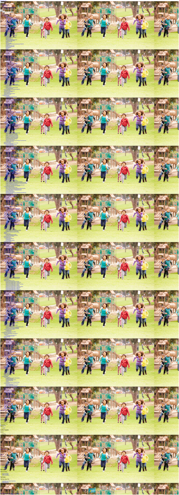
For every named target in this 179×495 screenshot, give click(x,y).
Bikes (5, 253)
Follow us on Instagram (5, 475)
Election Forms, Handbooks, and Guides (12, 84)
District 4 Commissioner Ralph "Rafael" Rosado (13, 20)
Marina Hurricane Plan (9, 368)
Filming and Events (7, 164)
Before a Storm (8, 271)
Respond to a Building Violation (10, 161)
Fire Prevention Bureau (7, 142)
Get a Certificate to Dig (9, 193)
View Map (14, 417)
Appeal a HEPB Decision (10, 190)
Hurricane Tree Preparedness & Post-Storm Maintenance (14, 273)
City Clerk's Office (9, 28)
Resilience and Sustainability (10, 46)
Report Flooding (8, 304)
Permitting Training (7, 105)
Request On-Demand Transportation (9, 251)
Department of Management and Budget (12, 235)
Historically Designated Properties (9, 186)
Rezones (5, 337)
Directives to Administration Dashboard (10, 76)
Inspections (5, 122)
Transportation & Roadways (6, 244)
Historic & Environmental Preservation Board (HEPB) (14, 65)
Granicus (12, 494)
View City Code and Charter (8, 91)
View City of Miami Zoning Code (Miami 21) (11, 333)
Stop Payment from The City (10, 225)
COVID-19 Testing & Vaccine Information (10, 389)
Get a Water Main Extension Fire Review (12, 121)
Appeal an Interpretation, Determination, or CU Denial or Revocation (16, 182)
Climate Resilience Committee (10, 67)
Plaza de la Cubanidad (9, 361)
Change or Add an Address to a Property (12, 134)
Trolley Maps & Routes (9, 247)
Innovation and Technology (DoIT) (11, 37)
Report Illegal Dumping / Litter (10, 316)
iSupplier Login (8, 222)
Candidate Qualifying (9, 83)
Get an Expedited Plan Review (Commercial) (12, 209)
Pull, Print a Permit (9, 154)
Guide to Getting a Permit (10, 98)
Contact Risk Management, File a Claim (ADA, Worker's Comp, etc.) (16, 297)
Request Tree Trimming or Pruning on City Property (13, 170)
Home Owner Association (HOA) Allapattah (12, 281)
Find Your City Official (7, 400)
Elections (5, 77)
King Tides (7, 75)
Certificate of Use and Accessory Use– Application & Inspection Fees (14, 242)
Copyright (14, 493)
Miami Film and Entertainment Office (11, 39)
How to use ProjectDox (7, 197)
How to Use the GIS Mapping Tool (11, 335)
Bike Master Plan (8, 254)
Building (7, 26)
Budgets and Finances (7, 233)
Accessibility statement (3, 493)
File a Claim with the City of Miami (11, 303)
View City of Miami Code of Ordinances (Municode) (12, 89)
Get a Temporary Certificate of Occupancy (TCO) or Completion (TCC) (16, 148)
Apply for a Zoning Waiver (10, 202)
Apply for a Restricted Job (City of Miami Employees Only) (15, 326)
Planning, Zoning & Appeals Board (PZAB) (12, 66)
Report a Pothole (8, 294)
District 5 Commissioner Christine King (12, 21)
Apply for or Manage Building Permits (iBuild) (11, 195)
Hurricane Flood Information (10, 274)
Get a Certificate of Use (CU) (10, 228)
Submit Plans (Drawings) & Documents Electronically (14, 100)
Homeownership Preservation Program (11, 385)
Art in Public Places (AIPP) (10, 64)
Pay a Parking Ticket (9, 257)
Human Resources (8, 36)
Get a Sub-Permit (8, 110)
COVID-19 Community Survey (10, 396)
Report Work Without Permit (10, 306)
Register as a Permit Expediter (8, 103)
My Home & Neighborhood (6, 260)
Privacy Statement (10, 493)
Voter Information (8, 82)
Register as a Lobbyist (9, 51)
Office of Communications (10, 31)
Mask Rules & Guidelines (8, 397)
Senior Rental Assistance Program (11, 379)
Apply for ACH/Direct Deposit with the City (12, 224)
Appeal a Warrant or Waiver (10, 295)
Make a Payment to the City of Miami (9, 196)
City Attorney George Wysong (10, 24)
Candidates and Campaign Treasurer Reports (12, 80)
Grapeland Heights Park (9, 359)
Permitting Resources (7, 150)
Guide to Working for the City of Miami (10, 331)
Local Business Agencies (7, 241)
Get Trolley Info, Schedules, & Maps (11, 246)
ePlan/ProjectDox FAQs (9, 97)
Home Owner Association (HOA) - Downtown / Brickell (14, 286)
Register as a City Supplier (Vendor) (11, 221)
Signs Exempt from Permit (10, 238)
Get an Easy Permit (9, 107)
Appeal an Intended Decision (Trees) (11, 179)
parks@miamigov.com (3, 449)
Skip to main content (3, 0)
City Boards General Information (11, 72)
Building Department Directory (8, 178)
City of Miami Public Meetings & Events (12, 58)
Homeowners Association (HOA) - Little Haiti (13, 285)
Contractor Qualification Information (11, 144)
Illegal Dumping (6, 315)
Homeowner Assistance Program (9, 319)
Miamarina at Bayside (9, 371)
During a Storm (8, 272)
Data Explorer (6, 402)
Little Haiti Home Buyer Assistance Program (10, 387)
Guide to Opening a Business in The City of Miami (13, 230)
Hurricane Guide (6, 270)
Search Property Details (7, 401)
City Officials (6, 16)
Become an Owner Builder (10, 145)
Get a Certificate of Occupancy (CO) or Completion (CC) (14, 149)
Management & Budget (9, 38)
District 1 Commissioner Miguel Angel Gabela (13, 17)
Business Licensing (7, 227)
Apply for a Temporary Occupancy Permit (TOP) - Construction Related (16, 111)
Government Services (7, 86)
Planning (7, 42)
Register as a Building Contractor (11, 146)
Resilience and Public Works (10, 45)
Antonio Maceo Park (9, 357)
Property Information (7, 131)
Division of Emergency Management (11, 49)
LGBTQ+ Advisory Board (10, 71)
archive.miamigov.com (5, 482)
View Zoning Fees (7, 355)
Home (1, 410)
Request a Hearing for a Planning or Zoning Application (14, 181)
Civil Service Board (9, 29)
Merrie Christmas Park (9, 360)
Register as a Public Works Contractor (9, 213)
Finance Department (9, 32)
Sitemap (18, 493)
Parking (5, 256)
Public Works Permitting (7, 250)
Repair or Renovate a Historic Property (11, 187)
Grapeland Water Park (9, 363)
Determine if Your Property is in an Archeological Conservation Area (16, 140)
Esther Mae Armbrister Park (10, 358)
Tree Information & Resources (10, 171)
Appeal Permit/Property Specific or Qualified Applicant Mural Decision (16, 183)
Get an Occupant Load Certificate (9, 236)
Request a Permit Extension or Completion (10, 216)
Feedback (3, 467)
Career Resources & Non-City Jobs (9, 329)
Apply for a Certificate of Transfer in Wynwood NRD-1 (12, 354)
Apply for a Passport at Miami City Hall (12, 87)
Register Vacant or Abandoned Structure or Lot (11, 290)
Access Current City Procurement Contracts (12, 219)
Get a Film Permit (8, 166)
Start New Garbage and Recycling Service (12, 263)
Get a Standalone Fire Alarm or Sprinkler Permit (13, 112)
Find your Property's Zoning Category (11, 343)
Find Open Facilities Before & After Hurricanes (13, 277)
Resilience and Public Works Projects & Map (10, 259)
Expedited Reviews (7, 207)
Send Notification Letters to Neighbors (11, 138)
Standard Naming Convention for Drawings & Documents (14, 99)
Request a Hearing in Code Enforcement (12, 180)
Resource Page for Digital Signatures (11, 101)
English (9, 7)
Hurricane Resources (9, 276)
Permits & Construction (5, 95)
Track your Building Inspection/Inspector (12, 126)
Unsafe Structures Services (10, 141)
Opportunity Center (9, 330)
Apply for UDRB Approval (8, 350)
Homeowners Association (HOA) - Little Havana (13, 287)
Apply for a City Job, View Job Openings (12, 322)
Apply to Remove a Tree (9, 174)
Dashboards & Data (7, 395)
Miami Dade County (5, 481)
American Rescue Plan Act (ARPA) (11, 234)
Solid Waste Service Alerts (10, 267)
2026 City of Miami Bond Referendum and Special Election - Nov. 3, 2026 (17, 78)
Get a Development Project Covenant (11, 201)
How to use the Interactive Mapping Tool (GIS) (13, 132)
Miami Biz (5, 232)
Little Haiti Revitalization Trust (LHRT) (12, 63)
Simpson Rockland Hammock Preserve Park (12, 362)
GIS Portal (5, 407)
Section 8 (7, 381)
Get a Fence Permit (9, 109)
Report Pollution (8, 314)
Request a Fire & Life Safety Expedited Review (13, 208)
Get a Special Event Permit (10, 165)
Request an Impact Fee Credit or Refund (12, 345)
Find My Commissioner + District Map (11, 23)
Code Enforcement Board (10, 62)
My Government (4, 15)
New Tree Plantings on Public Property (10, 293)
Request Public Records (9, 88)
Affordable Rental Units (9, 378)
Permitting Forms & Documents (10, 102)
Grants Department (9, 34)
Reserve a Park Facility (7, 366)
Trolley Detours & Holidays (10, 248)
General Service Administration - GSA (11, 33)
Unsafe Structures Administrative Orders (12, 159)
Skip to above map (3, 425)
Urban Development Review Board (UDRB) (12, 68)
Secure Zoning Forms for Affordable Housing (12, 382)
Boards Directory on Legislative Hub (11, 60)
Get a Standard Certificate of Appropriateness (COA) (14, 189)
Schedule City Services (7, 94)
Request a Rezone (8, 199)
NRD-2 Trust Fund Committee (10, 74)
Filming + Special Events (8, 374)
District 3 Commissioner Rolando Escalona (12, 19)
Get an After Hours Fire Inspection (11, 128)
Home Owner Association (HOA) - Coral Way (13, 283)
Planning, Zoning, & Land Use (6, 332)
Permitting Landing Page (7, 104)
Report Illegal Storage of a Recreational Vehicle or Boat (14, 302)
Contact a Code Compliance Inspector (11, 129)
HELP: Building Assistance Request (9, 93)
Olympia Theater (6, 375)
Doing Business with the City (8, 218)
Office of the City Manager (10, 50)
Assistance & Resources (7, 392)
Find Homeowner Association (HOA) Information (13, 344)
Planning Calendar (7, 353)
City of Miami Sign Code (8, 237)
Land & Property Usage (7, 340)
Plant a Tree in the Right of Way (10, 175)
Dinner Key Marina (9, 370)
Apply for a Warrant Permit (10, 113)
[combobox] (6, 9)
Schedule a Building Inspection (10, 123)
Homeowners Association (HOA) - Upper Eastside (13, 289)
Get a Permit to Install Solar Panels (11, 119)
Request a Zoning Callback (8, 347)
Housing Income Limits (9, 384)
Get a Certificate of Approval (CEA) (11, 194)
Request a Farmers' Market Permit (11, 118)
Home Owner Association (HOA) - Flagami (12, 284)
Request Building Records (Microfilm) (11, 133)
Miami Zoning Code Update (8, 348)
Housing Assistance (5, 376)
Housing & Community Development (11, 35)
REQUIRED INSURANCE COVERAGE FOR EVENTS (15, 168)
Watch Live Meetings (7, 53)
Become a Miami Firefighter (10, 324)
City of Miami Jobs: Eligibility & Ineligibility (12, 328)
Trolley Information (7, 245)
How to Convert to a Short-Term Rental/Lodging (11, 214)
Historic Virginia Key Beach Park (11, 364)
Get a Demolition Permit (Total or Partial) (12, 162)
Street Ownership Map (7, 405)
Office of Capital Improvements (10, 27)
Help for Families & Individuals (10, 394)
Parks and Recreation (9, 41)
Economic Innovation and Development (12, 52)
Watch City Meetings (9, 55)
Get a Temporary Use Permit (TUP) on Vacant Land (13, 117)
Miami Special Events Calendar (10, 167)
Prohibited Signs (8, 239)
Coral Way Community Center (10, 365)
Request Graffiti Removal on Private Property (11, 317)
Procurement (8, 44)
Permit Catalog (6, 106)
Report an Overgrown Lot (10, 310)
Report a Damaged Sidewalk (10, 298)
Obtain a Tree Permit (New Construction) (12, 169)
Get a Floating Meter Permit (8, 206)
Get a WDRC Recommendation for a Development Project (12, 351)
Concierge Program (7, 215)
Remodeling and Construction (8, 143)
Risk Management (8, 47)
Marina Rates (8, 369)
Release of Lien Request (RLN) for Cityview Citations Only (15, 308)
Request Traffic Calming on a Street (9, 249)
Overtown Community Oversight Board (12, 73)
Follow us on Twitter (5, 474)
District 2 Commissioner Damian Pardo (12, 18)
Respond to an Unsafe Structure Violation (12, 305)
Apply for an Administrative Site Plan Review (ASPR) (14, 204)
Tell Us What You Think (7, 14)
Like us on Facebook (5, 473)
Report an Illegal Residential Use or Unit (12, 136)
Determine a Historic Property (10, 139)
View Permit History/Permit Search (11, 151)
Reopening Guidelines (7, 398)
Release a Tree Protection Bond (10, 176)
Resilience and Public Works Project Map (10, 408)
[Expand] (7, 15)
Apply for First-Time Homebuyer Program (12, 383)
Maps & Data (4, 399)
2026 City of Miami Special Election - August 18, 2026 (14, 79)
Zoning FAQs (6, 334)
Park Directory (12, 410)
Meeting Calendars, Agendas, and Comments (10, 56)
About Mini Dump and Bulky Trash (11, 265)
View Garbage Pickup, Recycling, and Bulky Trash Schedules (15, 262)
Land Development (7, 198)
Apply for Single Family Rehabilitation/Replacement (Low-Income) (16, 386)
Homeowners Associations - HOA (9, 280)
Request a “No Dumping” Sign (10, 266)
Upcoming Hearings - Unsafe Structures (12, 160)
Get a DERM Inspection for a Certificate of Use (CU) (14, 124)
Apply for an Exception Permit (10, 114)
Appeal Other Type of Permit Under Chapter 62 (13, 185)
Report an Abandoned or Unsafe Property (12, 135)
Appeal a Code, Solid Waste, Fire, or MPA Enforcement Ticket (15, 296)
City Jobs (5, 321)
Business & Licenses (5, 217)
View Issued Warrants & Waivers (9, 212)
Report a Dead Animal (9, 312)
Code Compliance (8, 30)
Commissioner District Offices (10, 40)
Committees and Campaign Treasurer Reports (12, 81)
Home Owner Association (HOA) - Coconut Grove (13, 282)
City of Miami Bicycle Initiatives (11, 255)
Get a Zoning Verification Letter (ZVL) (12, 341)
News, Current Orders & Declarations (9, 390)
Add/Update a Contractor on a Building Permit (13, 147)
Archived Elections (9, 85)
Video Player (8, 54)
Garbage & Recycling (7, 261)
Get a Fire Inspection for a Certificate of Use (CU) (13, 125)
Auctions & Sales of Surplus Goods (11, 223)
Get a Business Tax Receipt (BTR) (11, 229)
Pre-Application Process (9, 338)
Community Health (5, 388)
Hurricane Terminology (9, 275)
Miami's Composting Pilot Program (11, 268)
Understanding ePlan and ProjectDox (11, 96)
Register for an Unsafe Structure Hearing (12, 307)
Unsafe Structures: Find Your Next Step (12, 156)
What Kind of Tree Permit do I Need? (11, 172)
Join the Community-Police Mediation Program (13, 309)
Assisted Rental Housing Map (8, 404)
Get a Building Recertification (10, 157)
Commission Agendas (9, 57)
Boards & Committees (7, 59)
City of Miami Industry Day (10, 226)
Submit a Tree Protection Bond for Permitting (12, 177)
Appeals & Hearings (7, 92)
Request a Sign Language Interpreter (11, 300)
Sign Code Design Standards (10, 240)
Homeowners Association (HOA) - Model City (13, 288)
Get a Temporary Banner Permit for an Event (10, 211)
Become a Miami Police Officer (10, 323)
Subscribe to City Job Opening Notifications (12, 327)
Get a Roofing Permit (9, 108)
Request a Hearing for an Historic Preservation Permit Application (15, 188)
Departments (6, 25)
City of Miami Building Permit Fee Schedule (12, 153)
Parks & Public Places (5, 356)
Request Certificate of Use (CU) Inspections (12, 127)
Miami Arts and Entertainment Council (11, 70)
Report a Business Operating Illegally (9, 243)
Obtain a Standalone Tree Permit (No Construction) (13, 173)
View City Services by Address (8, 403)
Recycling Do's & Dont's (9, 264)
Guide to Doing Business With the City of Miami (13, 220)
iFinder (5, 406)
